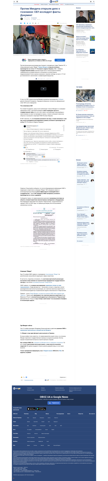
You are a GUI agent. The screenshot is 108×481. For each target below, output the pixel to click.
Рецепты (28, 433)
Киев (28, 417)
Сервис (53, 429)
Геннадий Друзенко (80, 210)
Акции (46, 429)
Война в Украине (44, 4)
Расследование (53, 380)
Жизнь (47, 413)
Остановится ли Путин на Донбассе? (83, 207)
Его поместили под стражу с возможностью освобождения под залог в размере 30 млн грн (85, 132)
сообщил (60, 99)
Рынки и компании (30, 437)
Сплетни (35, 445)
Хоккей (43, 421)
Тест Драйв (29, 429)
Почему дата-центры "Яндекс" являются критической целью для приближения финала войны (82, 164)
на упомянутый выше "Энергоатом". (42, 282)
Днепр (49, 417)
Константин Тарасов (80, 167)
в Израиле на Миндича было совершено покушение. (48, 342)
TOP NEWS (79, 87)
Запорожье (42, 417)
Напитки (36, 433)
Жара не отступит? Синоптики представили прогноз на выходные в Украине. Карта (82, 38)
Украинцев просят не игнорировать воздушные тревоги (83, 30)
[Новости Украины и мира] (47, 380)
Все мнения (79, 241)
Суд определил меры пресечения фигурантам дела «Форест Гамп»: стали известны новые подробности (85, 128)
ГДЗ (28, 425)
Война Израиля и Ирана (54, 4)
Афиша (28, 445)
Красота (42, 445)
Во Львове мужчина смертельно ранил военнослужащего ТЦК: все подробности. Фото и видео (85, 116)
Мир (36, 413)
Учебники (34, 425)
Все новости (92, 413)
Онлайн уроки (42, 425)
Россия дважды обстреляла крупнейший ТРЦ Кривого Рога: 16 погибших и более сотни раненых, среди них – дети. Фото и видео (85, 105)
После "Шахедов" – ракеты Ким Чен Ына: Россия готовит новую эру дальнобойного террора (83, 216)
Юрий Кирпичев (80, 237)
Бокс (49, 421)
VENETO (62, 4)
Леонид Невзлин (80, 218)
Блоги (68, 413)
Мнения (78, 160)
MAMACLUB (40, 441)
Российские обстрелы (69, 4)
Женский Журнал (57, 445)
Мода (49, 445)
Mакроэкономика (41, 437)
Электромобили (38, 429)
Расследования (60, 413)
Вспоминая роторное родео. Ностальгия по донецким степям (82, 234)
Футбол (28, 421)
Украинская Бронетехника (81, 227)
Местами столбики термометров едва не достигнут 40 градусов (80, 42)
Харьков (34, 417)
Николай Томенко (80, 184)
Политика (26, 413)
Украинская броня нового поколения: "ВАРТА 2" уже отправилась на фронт (83, 224)
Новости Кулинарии (45, 433)
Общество (80, 413)
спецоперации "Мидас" (51, 274)
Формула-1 (56, 421)
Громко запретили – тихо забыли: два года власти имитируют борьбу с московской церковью (83, 181)
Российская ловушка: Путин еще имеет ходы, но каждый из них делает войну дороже (83, 173)
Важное (78, 8)
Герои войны (36, 4)
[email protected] (27, 471)
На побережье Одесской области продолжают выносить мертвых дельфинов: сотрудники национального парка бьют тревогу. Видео (82, 51)
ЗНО (55, 425)
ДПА (50, 425)
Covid (48, 441)
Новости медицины (31, 441)
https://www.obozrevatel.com (79, 453)
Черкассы (56, 417)
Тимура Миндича (43, 67)
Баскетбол (36, 421)
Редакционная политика (28, 380)
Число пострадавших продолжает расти (84, 108)
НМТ (61, 425)
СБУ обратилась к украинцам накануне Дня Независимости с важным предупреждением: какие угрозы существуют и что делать (85, 26)
